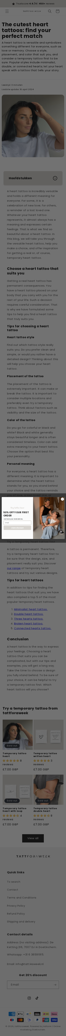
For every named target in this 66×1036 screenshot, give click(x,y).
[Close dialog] (62, 499)
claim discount (17, 528)
